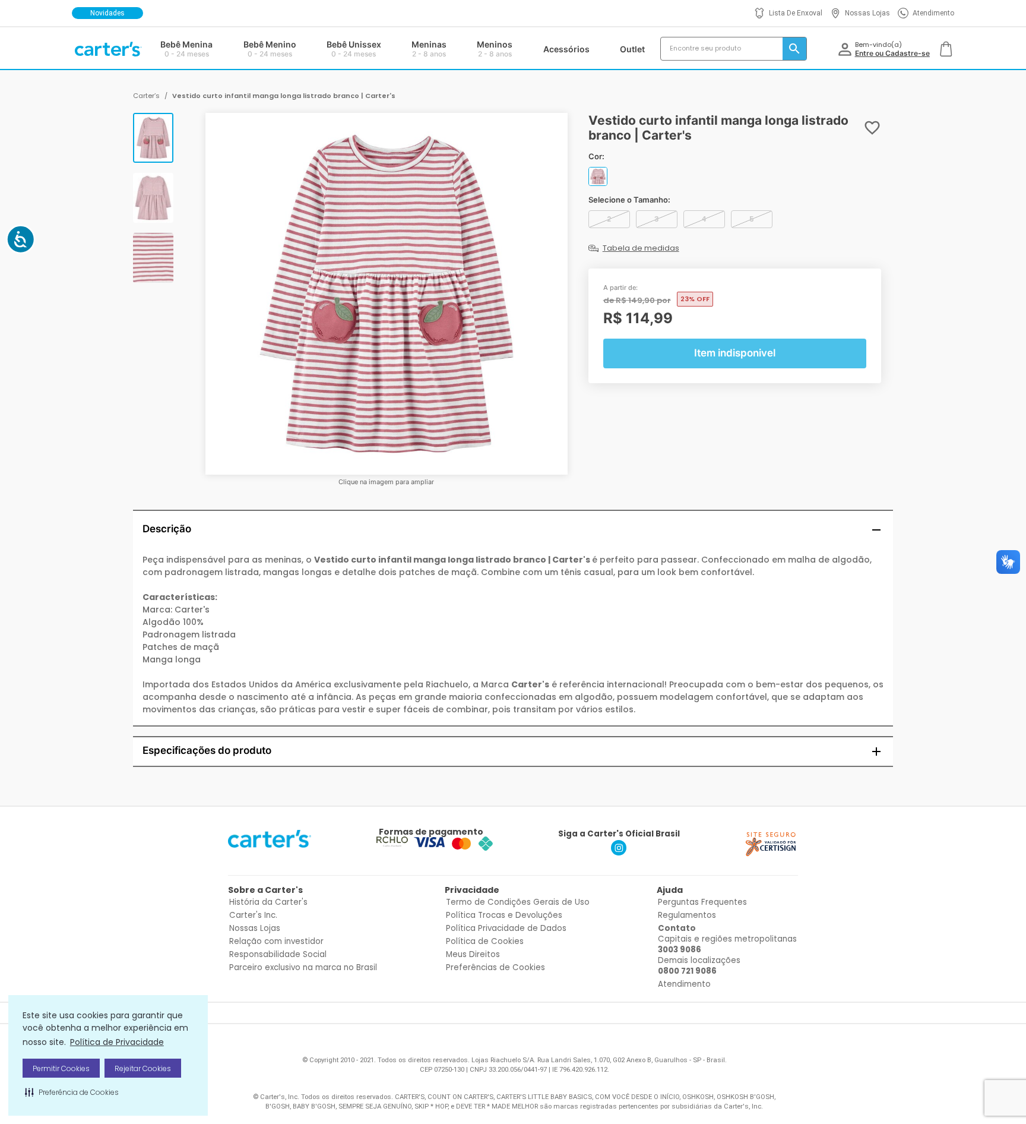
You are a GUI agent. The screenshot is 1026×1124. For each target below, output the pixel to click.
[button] (72, 1091)
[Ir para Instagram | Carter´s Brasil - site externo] (618, 852)
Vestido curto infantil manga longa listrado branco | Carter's (283, 95)
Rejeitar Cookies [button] (143, 1068)
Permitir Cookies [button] (61, 1068)
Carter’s (146, 95)
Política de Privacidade (117, 1042)
